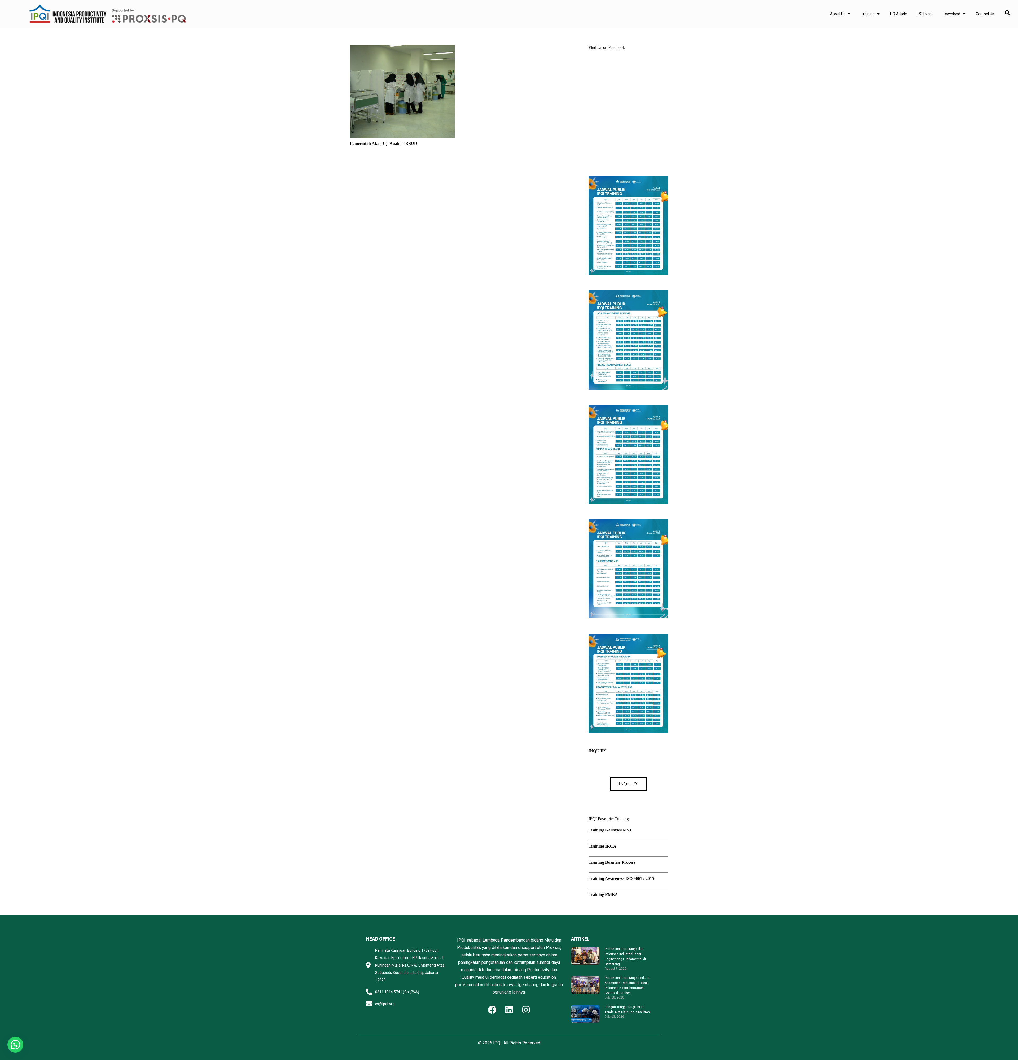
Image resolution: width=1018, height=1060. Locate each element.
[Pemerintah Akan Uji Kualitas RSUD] (402, 48)
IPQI (497, 1042)
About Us (837, 14)
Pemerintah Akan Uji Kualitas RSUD (383, 143)
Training (868, 14)
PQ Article (898, 14)
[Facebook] (492, 1009)
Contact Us (985, 14)
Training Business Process (612, 862)
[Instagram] (525, 1009)
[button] (15, 1045)
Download (952, 14)
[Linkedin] (509, 1009)
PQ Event (925, 14)
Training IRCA (602, 846)
